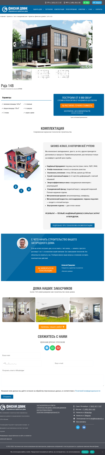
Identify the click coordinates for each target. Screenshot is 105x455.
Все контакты (81, 422)
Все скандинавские (20, 16)
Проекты (10, 16)
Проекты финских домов (37, 16)
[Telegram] (78, 427)
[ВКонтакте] (84, 427)
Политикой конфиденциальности (87, 391)
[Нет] (102, 452)
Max (87, 2)
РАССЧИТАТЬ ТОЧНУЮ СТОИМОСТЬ (78, 105)
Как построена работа (44, 410)
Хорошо (85, 452)
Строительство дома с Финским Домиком (51, 408)
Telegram (98, 2)
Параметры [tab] (6, 97)
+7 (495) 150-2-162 (74, 2)
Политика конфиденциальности (48, 412)
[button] (43, 9)
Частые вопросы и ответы (46, 405)
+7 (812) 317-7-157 (56, 2)
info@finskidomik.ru (97, 418)
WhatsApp (88, 412)
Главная (3, 16)
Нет (92, 452)
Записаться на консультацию (46, 269)
